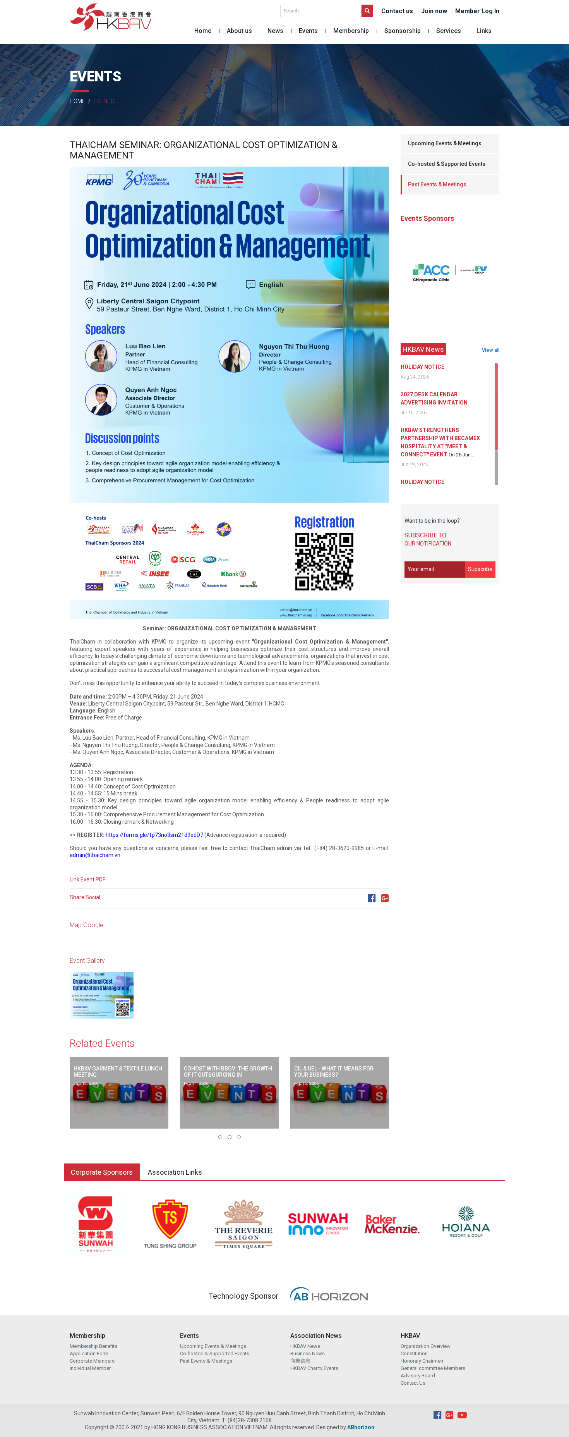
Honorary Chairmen (422, 1361)
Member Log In (477, 11)
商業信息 (300, 1361)
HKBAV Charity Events (314, 1368)
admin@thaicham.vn (95, 855)
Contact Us (413, 1383)
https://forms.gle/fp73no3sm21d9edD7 (154, 835)
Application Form (89, 1353)
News (275, 30)
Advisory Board (418, 1375)
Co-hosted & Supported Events (446, 164)
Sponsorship (402, 30)
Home (202, 30)
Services (448, 30)
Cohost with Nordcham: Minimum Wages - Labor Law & (335, 1071)
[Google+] (385, 899)
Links (484, 30)
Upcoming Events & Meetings (445, 143)
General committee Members (433, 1368)
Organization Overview (426, 1346)
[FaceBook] (372, 899)
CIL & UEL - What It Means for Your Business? (223, 1071)
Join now (434, 11)
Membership (351, 30)
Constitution (414, 1353)
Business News (307, 1353)
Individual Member (90, 1368)
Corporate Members (92, 1361)
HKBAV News (305, 1346)
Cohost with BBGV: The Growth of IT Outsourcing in (118, 1071)
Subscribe (480, 569)
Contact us (397, 11)
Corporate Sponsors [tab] (102, 1172)
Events (308, 30)
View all (490, 350)
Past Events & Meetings (437, 184)
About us (239, 30)
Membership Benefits (93, 1346)
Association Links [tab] (175, 1172)
